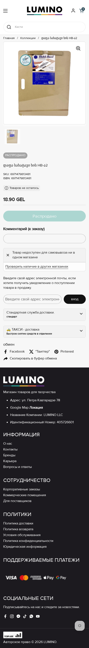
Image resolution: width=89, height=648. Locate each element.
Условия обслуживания (22, 535)
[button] (81, 10)
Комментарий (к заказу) (23, 228)
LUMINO (50, 642)
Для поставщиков (17, 501)
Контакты (10, 449)
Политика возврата (18, 529)
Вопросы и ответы (17, 467)
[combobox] (44, 27)
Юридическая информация (25, 547)
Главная (9, 38)
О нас (7, 444)
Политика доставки (18, 523)
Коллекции (28, 38)
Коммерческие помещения (24, 495)
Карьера (9, 461)
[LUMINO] (44, 10)
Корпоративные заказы (21, 489)
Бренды (9, 455)
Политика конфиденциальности (28, 541)
